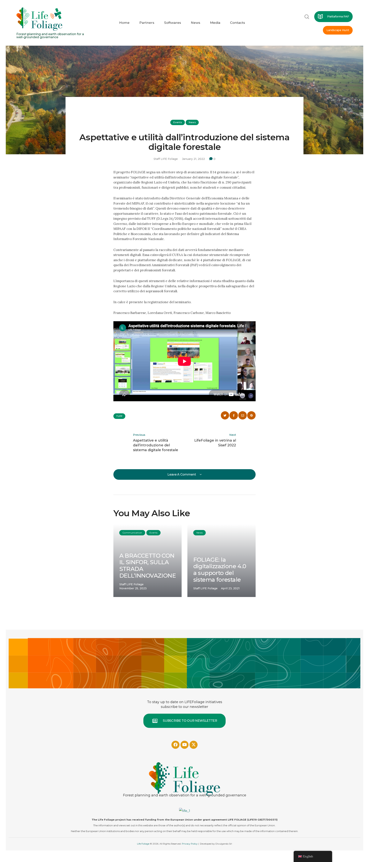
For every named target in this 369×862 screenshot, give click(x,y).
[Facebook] (175, 745)
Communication (132, 532)
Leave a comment (182, 474)
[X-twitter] (193, 745)
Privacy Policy (190, 843)
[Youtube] (184, 745)
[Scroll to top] (337, 830)
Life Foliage (143, 843)
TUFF (119, 416)
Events (177, 122)
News (192, 122)
